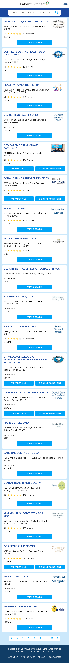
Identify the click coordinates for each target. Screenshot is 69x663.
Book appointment (50, 169)
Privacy (42, 657)
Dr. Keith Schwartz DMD (21, 114)
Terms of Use (28, 657)
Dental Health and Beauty (22, 482)
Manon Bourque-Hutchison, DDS (26, 21)
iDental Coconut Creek (20, 326)
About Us (13, 657)
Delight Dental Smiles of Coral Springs (32, 268)
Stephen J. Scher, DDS (18, 296)
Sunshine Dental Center (20, 606)
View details (34, 42)
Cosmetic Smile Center (19, 546)
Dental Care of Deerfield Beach (26, 392)
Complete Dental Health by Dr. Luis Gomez (25, 53)
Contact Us (55, 657)
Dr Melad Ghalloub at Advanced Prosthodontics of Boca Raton (25, 359)
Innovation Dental (17, 208)
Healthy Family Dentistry (21, 84)
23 (52, 638)
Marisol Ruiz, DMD (16, 422)
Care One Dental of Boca (21, 452)
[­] (4, 3)
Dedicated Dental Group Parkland (21, 147)
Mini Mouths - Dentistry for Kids (23, 515)
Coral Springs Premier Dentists (26, 178)
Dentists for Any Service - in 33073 (30, 12)
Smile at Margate (16, 576)
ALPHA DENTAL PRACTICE (20, 238)
